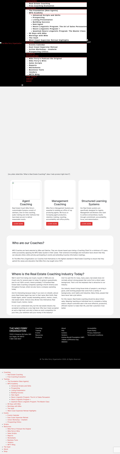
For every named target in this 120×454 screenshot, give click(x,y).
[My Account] (87, 40)
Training (31, 8)
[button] (1, 370)
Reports (33, 65)
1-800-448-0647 (15, 339)
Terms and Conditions (95, 335)
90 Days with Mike (38, 33)
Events (30, 42)
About (29, 79)
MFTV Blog (34, 74)
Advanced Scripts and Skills (46, 15)
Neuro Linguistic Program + (46, 29)
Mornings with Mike (38, 36)
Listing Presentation (43, 20)
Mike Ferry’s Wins (37, 61)
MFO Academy (36, 13)
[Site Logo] (11, 43)
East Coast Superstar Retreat (43, 47)
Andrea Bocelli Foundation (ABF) (72, 337)
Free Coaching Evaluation (41, 6)
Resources (32, 56)
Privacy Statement (93, 333)
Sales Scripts (35, 63)
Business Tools (36, 70)
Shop (29, 81)
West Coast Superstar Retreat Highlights (49, 40)
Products (38, 337)
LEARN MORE (18, 224)
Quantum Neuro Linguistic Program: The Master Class (59, 31)
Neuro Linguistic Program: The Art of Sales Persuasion (60, 26)
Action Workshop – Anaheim (43, 49)
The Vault (33, 38)
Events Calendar (37, 45)
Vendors (33, 72)
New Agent (38, 24)
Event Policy (91, 330)
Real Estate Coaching (39, 4)
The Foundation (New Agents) (43, 10)
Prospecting (39, 17)
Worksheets (34, 68)
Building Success (41, 22)
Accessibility (91, 328)
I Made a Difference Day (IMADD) (70, 341)
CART (89, 42)
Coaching (38, 328)
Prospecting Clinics (38, 52)
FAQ (62, 330)
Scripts (30, 54)
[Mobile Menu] (22, 85)
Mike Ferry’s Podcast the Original (45, 58)
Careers (64, 333)
